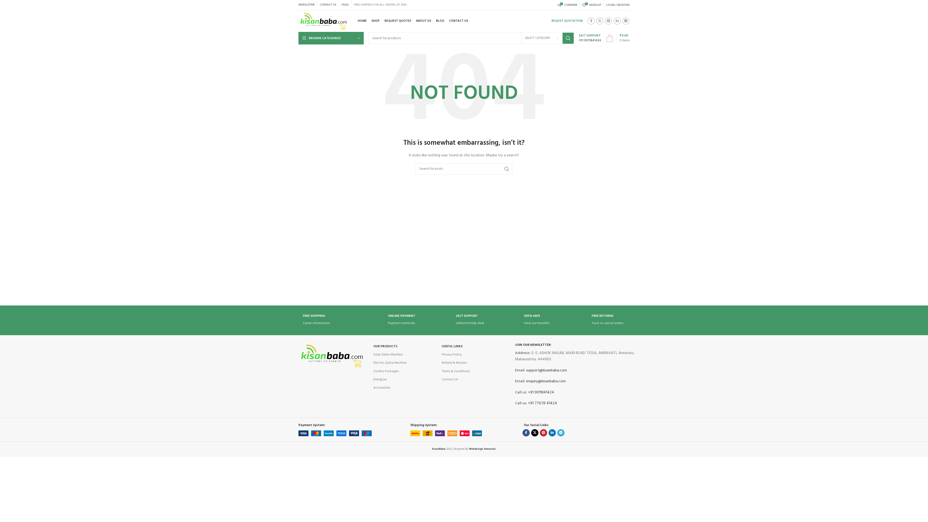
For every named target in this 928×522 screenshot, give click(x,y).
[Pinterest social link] (608, 21)
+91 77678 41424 (542, 403)
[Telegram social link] (626, 21)
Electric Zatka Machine (389, 363)
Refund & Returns (454, 363)
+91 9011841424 (540, 392)
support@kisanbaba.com (546, 370)
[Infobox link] (590, 38)
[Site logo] (323, 21)
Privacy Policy (452, 354)
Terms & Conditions (456, 371)
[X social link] (599, 21)
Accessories (381, 388)
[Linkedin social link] (617, 21)
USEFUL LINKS (452, 346)
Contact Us (450, 379)
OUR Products (385, 346)
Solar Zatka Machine (388, 354)
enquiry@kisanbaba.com (545, 381)
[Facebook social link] (591, 21)
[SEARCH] (568, 38)
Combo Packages (386, 371)
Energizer (380, 379)
